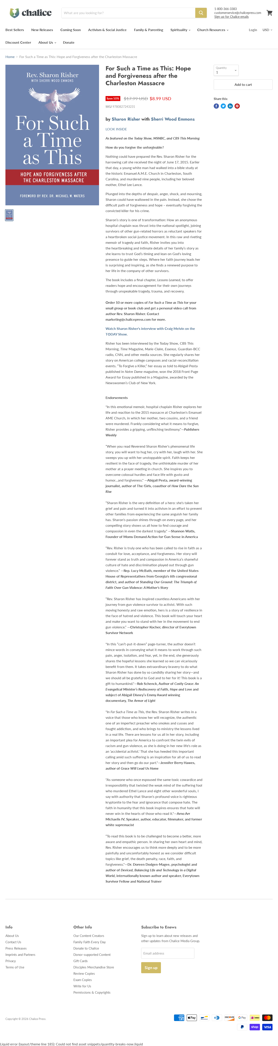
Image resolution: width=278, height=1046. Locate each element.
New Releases (42, 30)
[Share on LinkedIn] (230, 106)
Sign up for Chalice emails (231, 16)
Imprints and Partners (20, 954)
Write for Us (82, 986)
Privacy (10, 961)
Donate (68, 42)
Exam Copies (82, 980)
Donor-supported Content (92, 954)
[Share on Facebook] (216, 106)
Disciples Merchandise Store (93, 967)
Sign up (151, 967)
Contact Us (13, 942)
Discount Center (18, 42)
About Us (46, 42)
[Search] (201, 13)
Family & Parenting (148, 30)
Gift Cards (80, 961)
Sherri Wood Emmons (173, 119)
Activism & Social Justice (107, 30)
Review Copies (84, 973)
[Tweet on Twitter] (223, 106)
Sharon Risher (126, 119)
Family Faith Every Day (89, 942)
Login (253, 30)
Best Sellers (14, 30)
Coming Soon (70, 30)
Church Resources (211, 30)
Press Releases (16, 948)
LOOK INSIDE (116, 129)
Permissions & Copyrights (92, 992)
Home (10, 57)
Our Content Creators (88, 936)
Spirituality (179, 30)
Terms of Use (14, 967)
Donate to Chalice (86, 948)
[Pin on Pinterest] (237, 106)
